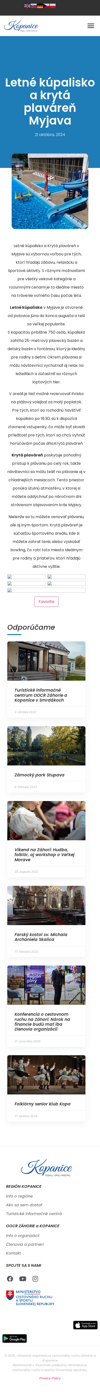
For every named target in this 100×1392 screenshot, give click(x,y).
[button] (90, 25)
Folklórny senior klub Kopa (43, 1104)
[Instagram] (35, 1278)
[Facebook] (10, 1278)
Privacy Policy (50, 1378)
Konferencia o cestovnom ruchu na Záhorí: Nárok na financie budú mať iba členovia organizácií (42, 1021)
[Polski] (53, 5)
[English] (28, 5)
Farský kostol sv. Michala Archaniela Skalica (41, 937)
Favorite (46, 601)
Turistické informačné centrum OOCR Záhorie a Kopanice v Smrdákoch (41, 695)
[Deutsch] (40, 5)
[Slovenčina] (34, 5)
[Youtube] (22, 1278)
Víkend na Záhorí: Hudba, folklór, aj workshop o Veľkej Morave (45, 855)
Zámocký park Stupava (40, 775)
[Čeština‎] (46, 5)
